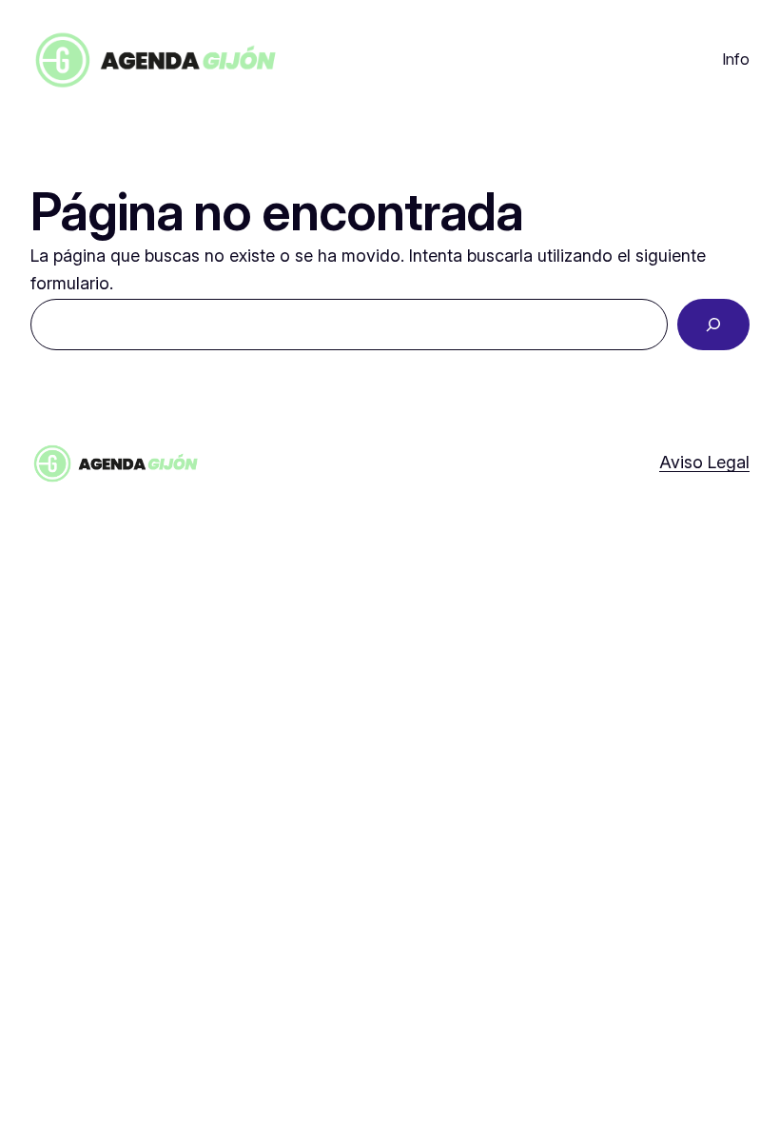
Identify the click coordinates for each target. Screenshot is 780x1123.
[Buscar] (713, 324)
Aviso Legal (704, 462)
